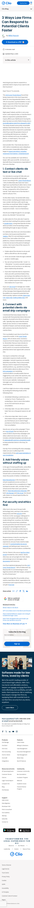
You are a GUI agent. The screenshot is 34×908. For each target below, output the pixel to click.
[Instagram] (17, 731)
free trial (11, 585)
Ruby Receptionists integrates (17, 491)
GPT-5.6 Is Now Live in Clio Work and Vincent (17, 611)
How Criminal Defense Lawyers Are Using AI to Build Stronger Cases (16, 614)
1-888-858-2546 (24, 718)
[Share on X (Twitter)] (23, 591)
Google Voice (8, 223)
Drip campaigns (8, 371)
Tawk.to (5, 236)
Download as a (14, 42)
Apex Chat (9, 297)
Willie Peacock (13, 35)
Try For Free (23, 3)
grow (22, 687)
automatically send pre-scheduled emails (17, 440)
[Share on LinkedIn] (27, 591)
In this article (10, 60)
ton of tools (10, 431)
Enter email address (9, 635)
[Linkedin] (10, 731)
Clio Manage (10, 493)
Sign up (17, 644)
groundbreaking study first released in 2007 (16, 123)
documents (6, 561)
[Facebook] (3, 731)
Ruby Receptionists (9, 480)
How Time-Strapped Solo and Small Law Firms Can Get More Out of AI (15, 619)
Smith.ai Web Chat (19, 297)
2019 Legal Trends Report (13, 95)
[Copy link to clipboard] (16, 591)
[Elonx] (6, 731)
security (19, 513)
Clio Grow (12, 287)
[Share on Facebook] (20, 591)
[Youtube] (13, 731)
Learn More (10, 707)
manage (13, 687)
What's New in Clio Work (10, 607)
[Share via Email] (13, 591)
